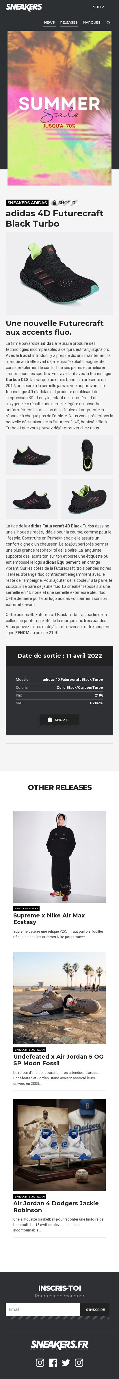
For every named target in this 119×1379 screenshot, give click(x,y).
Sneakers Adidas (27, 202)
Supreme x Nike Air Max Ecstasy (49, 919)
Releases (69, 22)
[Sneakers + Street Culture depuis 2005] (23, 7)
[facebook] (53, 1362)
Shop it (67, 202)
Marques (92, 22)
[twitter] (66, 1362)
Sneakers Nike (26, 908)
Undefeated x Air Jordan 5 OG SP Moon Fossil (58, 1060)
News (49, 22)
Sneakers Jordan (29, 1049)
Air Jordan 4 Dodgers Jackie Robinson (56, 1207)
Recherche (108, 22)
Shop (98, 7)
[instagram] (40, 1362)
